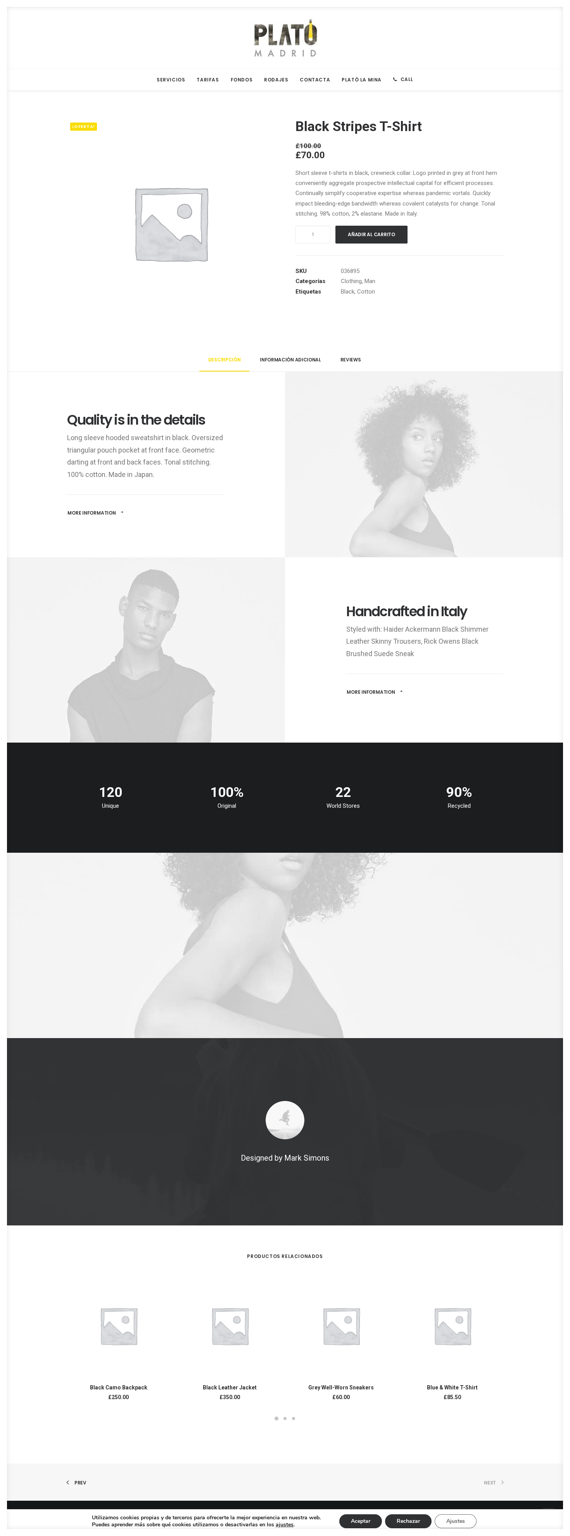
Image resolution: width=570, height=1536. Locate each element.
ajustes (285, 1524)
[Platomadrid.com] (285, 38)
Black (347, 291)
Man (369, 281)
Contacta (315, 79)
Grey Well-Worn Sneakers (341, 1387)
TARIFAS (208, 79)
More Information (91, 513)
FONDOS (242, 79)
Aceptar (360, 1521)
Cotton (366, 291)
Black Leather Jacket (230, 1387)
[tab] (224, 363)
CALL (407, 79)
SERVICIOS (171, 79)
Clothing (351, 281)
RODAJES (276, 79)
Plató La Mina (362, 79)
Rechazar (408, 1521)
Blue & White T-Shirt (452, 1387)
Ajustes (455, 1521)
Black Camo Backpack (118, 1387)
